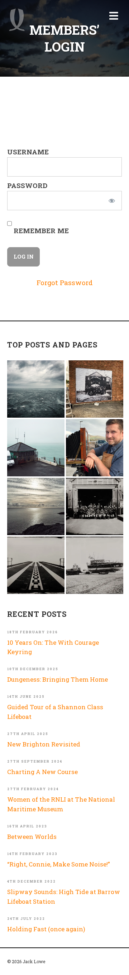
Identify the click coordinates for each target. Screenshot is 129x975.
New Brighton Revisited (43, 744)
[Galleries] (35, 565)
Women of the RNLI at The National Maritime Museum (61, 804)
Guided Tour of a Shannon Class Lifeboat (55, 711)
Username (28, 151)
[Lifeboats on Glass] (94, 565)
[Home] (16, 19)
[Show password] (111, 200)
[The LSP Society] (94, 506)
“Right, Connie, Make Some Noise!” (58, 864)
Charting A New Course (42, 772)
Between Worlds (32, 836)
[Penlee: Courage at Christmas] (35, 506)
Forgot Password (65, 282)
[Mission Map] (35, 447)
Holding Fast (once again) (46, 929)
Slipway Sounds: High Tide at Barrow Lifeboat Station (63, 896)
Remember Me (40, 230)
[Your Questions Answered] (94, 447)
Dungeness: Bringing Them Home (57, 679)
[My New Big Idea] (94, 389)
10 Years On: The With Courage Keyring (53, 647)
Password (27, 185)
